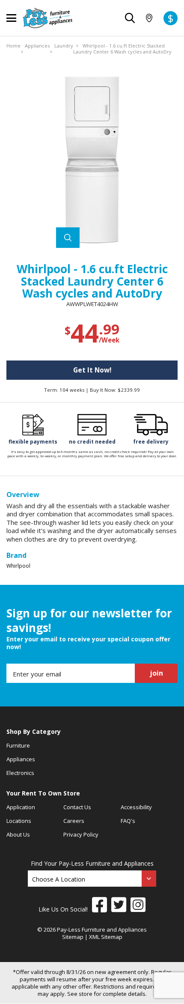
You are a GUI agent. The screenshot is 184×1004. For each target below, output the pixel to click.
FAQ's (128, 821)
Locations (18, 821)
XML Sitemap (105, 937)
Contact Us (77, 807)
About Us (18, 834)
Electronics (20, 773)
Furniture (18, 745)
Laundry (63, 46)
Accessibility (136, 807)
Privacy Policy (80, 834)
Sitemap (72, 937)
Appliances (37, 46)
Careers (73, 821)
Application (20, 807)
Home (13, 46)
